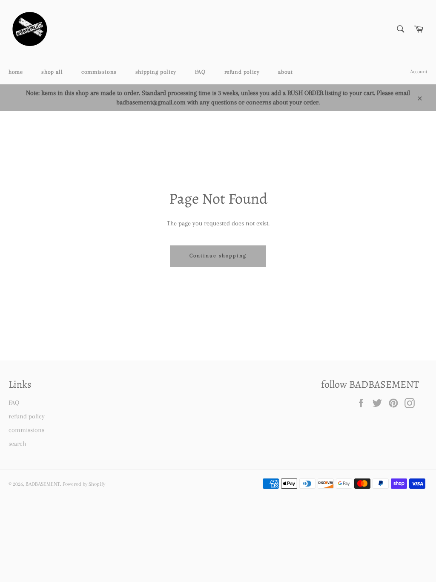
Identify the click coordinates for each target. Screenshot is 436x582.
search (17, 443)
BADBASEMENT (43, 484)
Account (418, 72)
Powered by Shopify (84, 484)
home (16, 72)
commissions (99, 72)
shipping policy (155, 72)
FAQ (200, 72)
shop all (52, 72)
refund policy (242, 72)
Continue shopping (217, 256)
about (285, 72)
